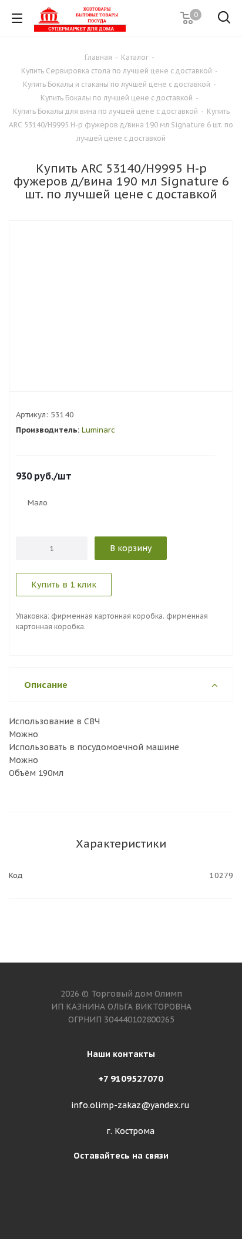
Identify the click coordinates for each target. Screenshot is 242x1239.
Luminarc (98, 430)
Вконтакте (118, 1182)
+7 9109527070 (130, 1078)
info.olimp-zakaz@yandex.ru (130, 1105)
